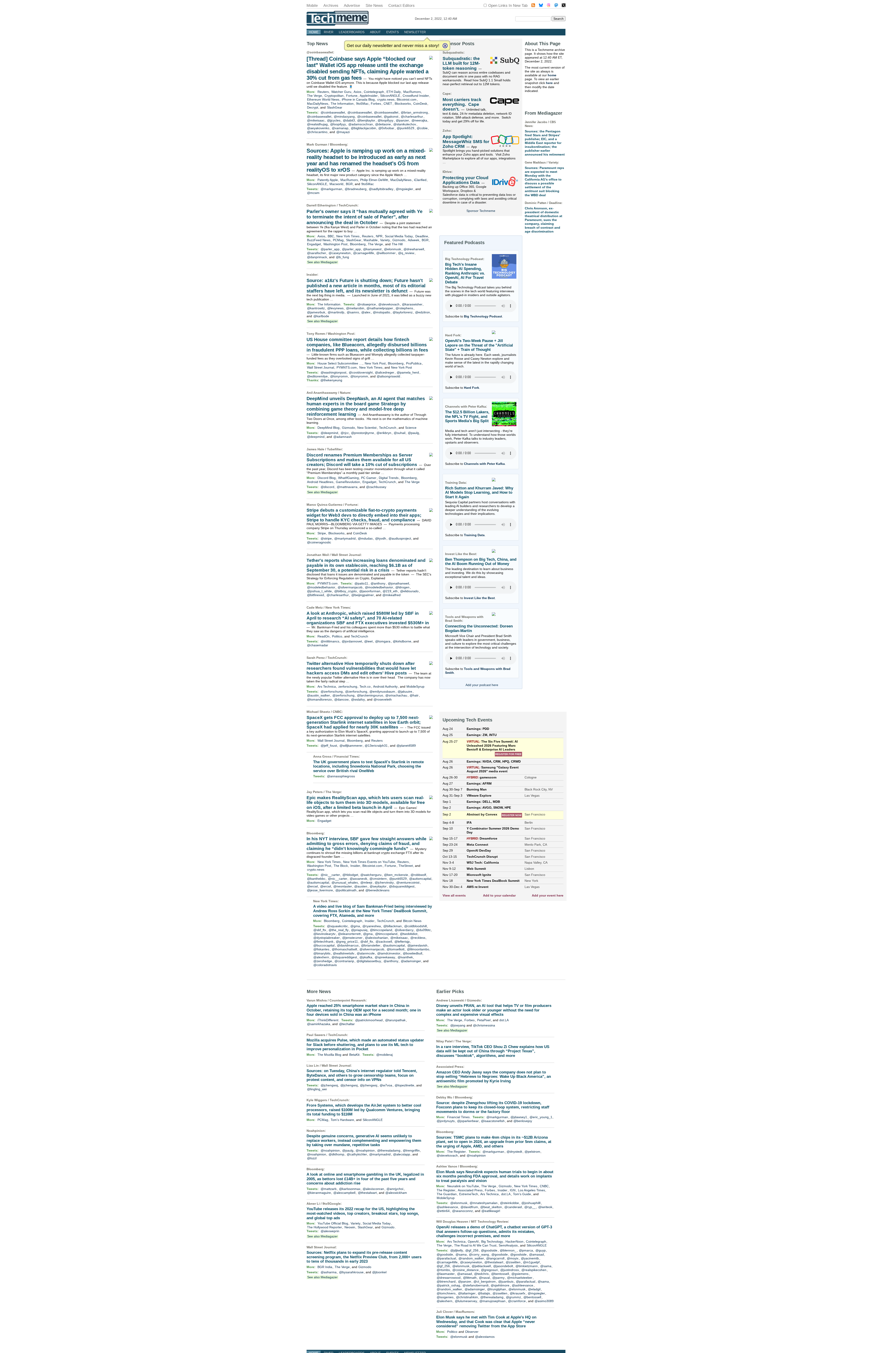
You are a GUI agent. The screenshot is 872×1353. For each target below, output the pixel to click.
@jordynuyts (446, 1121)
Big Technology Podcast (483, 316)
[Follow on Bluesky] (541, 5)
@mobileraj (384, 1054)
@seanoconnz (462, 1211)
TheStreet (406, 865)
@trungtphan (496, 1289)
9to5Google (331, 1203)
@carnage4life (363, 253)
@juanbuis (505, 1281)
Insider (312, 274)
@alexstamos (485, 1336)
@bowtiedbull (412, 953)
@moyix (512, 1258)
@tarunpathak (395, 1020)
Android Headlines (320, 482)
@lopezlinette (404, 1085)
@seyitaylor (378, 886)
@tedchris (481, 1274)
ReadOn (323, 636)
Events (392, 32)
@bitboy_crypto (345, 591)
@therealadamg (388, 1150)
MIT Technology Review (489, 1221)
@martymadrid (345, 538)
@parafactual (446, 1258)
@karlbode (321, 316)
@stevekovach (388, 304)
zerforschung (347, 686)
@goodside (489, 1250)
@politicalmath (346, 890)
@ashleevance (447, 1207)
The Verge (314, 95)
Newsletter (415, 32)
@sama (461, 1254)
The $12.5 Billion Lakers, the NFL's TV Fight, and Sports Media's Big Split (467, 416)
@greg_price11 (347, 941)
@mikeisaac (316, 120)
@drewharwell (414, 249)
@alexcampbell (344, 1192)
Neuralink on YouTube (463, 1186)
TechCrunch (348, 205)
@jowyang (457, 1025)
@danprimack (317, 257)
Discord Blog (326, 478)
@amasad (536, 1254)
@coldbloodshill (415, 926)
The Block (341, 865)
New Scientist (367, 427)
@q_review (406, 253)
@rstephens (404, 308)
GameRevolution (348, 482)
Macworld (336, 184)
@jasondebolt (503, 1266)
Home (313, 32)
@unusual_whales (345, 882)
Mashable (371, 240)
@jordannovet (352, 641)
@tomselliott (395, 949)
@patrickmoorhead (369, 1020)
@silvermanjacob (350, 587)
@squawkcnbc (337, 926)
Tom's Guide (522, 1194)
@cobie (422, 128)
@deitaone (383, 124)
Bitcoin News (412, 921)
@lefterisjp (402, 941)
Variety (385, 240)
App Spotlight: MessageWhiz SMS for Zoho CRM (466, 141)
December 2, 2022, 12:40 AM (436, 18)
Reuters (323, 92)
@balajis (484, 1293)
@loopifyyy (385, 120)
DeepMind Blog (328, 427)
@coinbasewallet (320, 52)
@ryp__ (530, 1207)
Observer (471, 1331)
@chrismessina (484, 1025)
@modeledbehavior (321, 587)
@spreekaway (385, 957)
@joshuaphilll (530, 1203)
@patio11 (361, 583)
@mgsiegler (404, 189)
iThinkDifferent (327, 1020)
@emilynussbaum (382, 691)
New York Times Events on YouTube (369, 862)
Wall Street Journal (320, 367)
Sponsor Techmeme (480, 211)
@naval (484, 1277)
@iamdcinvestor (388, 953)
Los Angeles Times (531, 1190)
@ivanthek (405, 957)
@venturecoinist (407, 882)
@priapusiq (359, 930)
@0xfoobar (386, 128)
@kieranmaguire (319, 1192)
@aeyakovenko (318, 128)
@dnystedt (514, 1151)
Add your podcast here (482, 685)
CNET (388, 103)
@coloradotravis (325, 965)
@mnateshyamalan (484, 1203)
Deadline (421, 236)
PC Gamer (368, 478)
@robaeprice (366, 304)
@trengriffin (411, 1150)
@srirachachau (396, 695)
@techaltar (347, 1024)
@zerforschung (332, 691)
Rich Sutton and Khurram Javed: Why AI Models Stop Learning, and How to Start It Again (479, 492)
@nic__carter (330, 875)
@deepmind (329, 433)
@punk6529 (405, 128)
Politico (337, 636)
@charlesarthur (412, 116)
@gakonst (391, 116)
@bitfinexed (315, 595)
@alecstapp (401, 1154)
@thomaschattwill (344, 949)
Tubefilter (334, 449)
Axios (357, 92)
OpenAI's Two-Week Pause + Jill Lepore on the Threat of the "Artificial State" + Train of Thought (479, 345)
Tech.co (365, 686)
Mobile (312, 5)
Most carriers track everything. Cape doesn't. (462, 104)
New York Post (375, 363)
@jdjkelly (456, 1250)
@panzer (402, 120)
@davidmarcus (348, 945)
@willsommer (386, 253)
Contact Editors (401, 5)
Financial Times (346, 756)
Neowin (349, 1227)
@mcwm (313, 193)
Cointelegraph (374, 92)
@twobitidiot (408, 934)
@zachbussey (376, 487)
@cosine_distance (465, 1270)
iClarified (420, 180)
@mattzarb (329, 1189)
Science (410, 427)
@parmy (498, 1277)
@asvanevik (358, 878)
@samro (353, 312)
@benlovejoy (522, 1121)
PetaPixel (483, 1020)
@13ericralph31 (376, 745)
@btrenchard (446, 1281)
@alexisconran (373, 1189)
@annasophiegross (341, 776)
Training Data (474, 535)
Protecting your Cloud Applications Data (465, 180)
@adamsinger (411, 961)
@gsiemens (519, 1274)
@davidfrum (469, 1207)
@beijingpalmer (362, 595)
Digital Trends (389, 478)
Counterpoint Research (347, 1000)
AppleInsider (369, 95)
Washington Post (335, 244)
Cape (447, 93)
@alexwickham (396, 1192)
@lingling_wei (317, 1089)
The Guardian (447, 1194)
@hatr (414, 695)
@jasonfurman (369, 591)
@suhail (399, 433)
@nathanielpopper (380, 308)
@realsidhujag (317, 124)
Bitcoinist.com (406, 99)
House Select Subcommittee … (339, 363)
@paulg (413, 433)
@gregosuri (489, 1270)
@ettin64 (443, 1211)
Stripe (321, 533)
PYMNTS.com (347, 367)
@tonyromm (339, 376)
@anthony (378, 583)
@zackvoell (384, 941)
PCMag (338, 240)
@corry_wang (479, 1254)
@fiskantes (321, 949)
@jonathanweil (398, 583)
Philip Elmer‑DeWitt (374, 180)
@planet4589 (406, 745)
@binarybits (321, 953)
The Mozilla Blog (329, 1054)
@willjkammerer (350, 745)
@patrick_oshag (448, 1285)
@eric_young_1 (541, 1117)
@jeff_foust (329, 745)
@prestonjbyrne (362, 433)
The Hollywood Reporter (324, 1227)
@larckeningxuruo (370, 695)
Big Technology (492, 1241)
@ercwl (312, 886)
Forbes (376, 103)
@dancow (341, 699)
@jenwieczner (352, 937)
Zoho (447, 130)
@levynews (335, 308)
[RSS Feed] (533, 5)
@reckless (417, 937)
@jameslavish (417, 945)
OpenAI (473, 1241)
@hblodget (350, 875)
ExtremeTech (468, 1194)
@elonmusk (392, 249)
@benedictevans (377, 890)
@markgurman (331, 189)
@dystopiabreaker (326, 937)
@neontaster (342, 886)
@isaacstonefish (493, 1121)
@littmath (470, 1277)
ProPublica (413, 363)
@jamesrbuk (316, 312)
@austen (360, 886)
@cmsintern (378, 878)
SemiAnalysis (508, 1245)
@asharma (329, 1272)
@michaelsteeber (519, 1277)
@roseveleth (383, 699)
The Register (456, 1151)
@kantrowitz (316, 308)
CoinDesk (420, 103)
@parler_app (330, 249)
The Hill (397, 244)
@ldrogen (402, 587)
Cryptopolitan (334, 95)
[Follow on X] (563, 5)
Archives (330, 5)
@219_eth (390, 591)
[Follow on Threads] (548, 5)
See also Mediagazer (322, 262)
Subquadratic (453, 52)
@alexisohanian (376, 937)
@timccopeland (381, 930)
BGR (349, 184)
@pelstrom (532, 1151)
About (375, 32)
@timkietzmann (526, 1266)
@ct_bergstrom (484, 1281)
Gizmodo (398, 240)
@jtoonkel (379, 1272)
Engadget (314, 244)
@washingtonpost (333, 372)
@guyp (540, 1250)
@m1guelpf (531, 1262)
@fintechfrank (323, 941)
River (328, 32)
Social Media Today (399, 236)
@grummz (513, 1297)
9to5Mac (362, 103)
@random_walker (471, 1258)
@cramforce (517, 1301)
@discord (327, 487)
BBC (331, 236)
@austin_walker (318, 695)
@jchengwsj (329, 1085)
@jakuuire (405, 691)
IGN (512, 1190)
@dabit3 (349, 120)
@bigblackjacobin (363, 128)
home (552, 75)
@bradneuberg (356, 189)
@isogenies (445, 1297)
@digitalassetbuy (369, 961)
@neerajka (419, 120)
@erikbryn (384, 433)
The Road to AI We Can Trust (475, 1245)
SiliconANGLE (390, 95)
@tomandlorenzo (319, 699)
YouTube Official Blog (332, 1223)
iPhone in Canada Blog (358, 99)
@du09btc (423, 930)
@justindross (509, 1270)
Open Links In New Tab (508, 5)
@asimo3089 (544, 1301)
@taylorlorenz (403, 312)
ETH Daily (393, 92)
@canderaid (513, 1207)
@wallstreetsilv (343, 953)
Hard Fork (471, 387)
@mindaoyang (344, 116)
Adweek (413, 240)
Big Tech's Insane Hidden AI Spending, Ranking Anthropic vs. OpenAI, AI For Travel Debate (465, 273)
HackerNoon (514, 1241)
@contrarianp (344, 961)
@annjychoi (394, 1189)
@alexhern (321, 957)
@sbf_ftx (319, 930)
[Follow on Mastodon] (556, 5)
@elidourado (409, 591)
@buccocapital (323, 945)
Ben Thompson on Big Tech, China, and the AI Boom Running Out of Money (480, 561)
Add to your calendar (499, 895)
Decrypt (312, 107)
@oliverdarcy (404, 930)
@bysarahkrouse (351, 1272)
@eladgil (534, 1289)
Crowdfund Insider (416, 95)
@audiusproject (400, 538)
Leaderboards (351, 32)
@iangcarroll (495, 1258)
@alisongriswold (388, 376)
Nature (345, 392)
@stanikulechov (404, 124)
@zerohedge (322, 961)
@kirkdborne (402, 641)
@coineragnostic (319, 542)
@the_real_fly (339, 930)
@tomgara (382, 641)
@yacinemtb (530, 1258)
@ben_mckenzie (396, 875)
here (549, 83)
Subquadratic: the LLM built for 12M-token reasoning (461, 63)
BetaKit (354, 1054)
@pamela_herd (408, 372)
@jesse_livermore (320, 890)
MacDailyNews (317, 103)
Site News (374, 5)
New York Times (347, 236)
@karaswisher (412, 304)
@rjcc (345, 433)
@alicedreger (384, 372)
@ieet (368, 641)
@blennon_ (508, 1250)
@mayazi (343, 132)
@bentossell (500, 1274)
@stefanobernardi (475, 1285)
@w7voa (386, 1085)
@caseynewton (340, 253)
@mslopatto (381, 312)
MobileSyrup (415, 686)
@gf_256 (471, 1250)
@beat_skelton (491, 1207)
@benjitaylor (366, 120)
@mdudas (365, 538)
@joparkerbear (468, 1121)
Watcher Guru (341, 92)
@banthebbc (316, 878)
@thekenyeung (331, 380)
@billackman (392, 926)
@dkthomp (336, 1154)
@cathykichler (357, 1154)
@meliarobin (355, 308)
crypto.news (385, 99)
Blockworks (403, 103)
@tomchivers (446, 1293)
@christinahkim (467, 1297)
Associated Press (449, 1066)
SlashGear (334, 107)
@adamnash (342, 437)
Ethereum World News (323, 99)
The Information (342, 103)
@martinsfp (336, 312)
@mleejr (366, 882)
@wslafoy (358, 699)
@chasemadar (317, 645)
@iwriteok (545, 1207)
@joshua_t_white (319, 591)
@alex (365, 312)
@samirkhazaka (318, 1024)
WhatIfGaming (348, 478)
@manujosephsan (492, 1301)
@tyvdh (380, 538)
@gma (355, 926)
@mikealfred (391, 595)
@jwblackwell (481, 1266)
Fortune (351, 95)
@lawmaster (446, 1274)
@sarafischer (316, 253)
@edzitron (422, 312)
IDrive (447, 171)
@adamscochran (360, 124)
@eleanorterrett (349, 934)
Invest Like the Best (479, 598)
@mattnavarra (347, 487)
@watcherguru (371, 875)
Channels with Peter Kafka (484, 464)
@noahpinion (330, 1150)
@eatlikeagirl (490, 1211)
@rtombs (443, 1270)
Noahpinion (316, 1130)
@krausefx (517, 1293)
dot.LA (504, 1020)
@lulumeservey (466, 1301)
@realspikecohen (533, 1270)
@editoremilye (317, 376)
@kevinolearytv (324, 934)
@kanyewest (372, 249)
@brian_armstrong (414, 112)
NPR (379, 236)
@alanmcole (366, 953)
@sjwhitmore (500, 1285)
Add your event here (547, 895)
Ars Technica (326, 686)
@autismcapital (420, 878)
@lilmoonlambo (418, 949)
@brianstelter (370, 945)
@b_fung (342, 257)
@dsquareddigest (401, 886)
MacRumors (412, 92)
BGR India (324, 1267)
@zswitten (513, 1262)
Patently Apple (327, 180)
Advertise (352, 5)
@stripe (326, 538)
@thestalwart (367, 1192)
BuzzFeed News (318, 240)
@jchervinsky (384, 882)
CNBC (337, 712)
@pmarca (526, 1250)
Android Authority (385, 686)
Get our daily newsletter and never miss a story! (393, 45)
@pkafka (365, 957)
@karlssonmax (349, 1189)
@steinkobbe (509, 1203)
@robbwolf (418, 875)
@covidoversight (361, 372)
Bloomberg (338, 144)
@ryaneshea (371, 926)
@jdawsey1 (518, 1117)
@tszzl (312, 1158)
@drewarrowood (449, 1277)
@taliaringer (467, 1293)
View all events (454, 895)
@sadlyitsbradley (381, 189)
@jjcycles (333, 120)
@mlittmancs (330, 641)
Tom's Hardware (342, 1120)
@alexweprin (330, 1231)
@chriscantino (317, 132)
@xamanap (340, 128)
